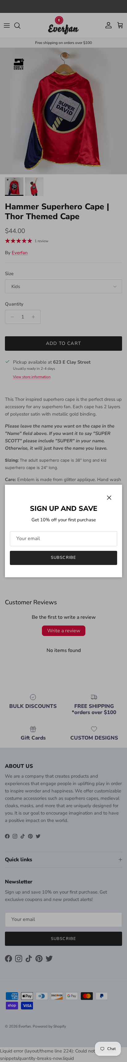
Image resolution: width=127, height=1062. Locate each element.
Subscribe (63, 557)
